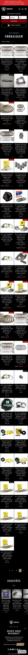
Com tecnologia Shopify (14, 653)
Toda (14, 585)
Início (10, 33)
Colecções (16, 33)
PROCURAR (14, 21)
